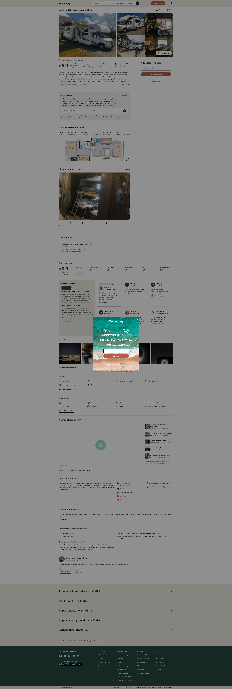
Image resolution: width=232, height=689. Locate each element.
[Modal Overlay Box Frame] (116, 344)
